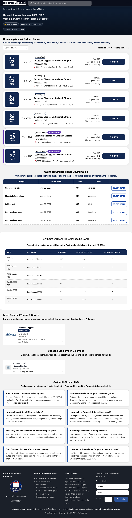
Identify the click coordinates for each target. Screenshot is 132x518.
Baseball (27, 9)
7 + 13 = (99, 499)
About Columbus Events (16, 496)
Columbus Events (9, 9)
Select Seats (119, 188)
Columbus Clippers (42, 60)
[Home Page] (14, 3)
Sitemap (62, 513)
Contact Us (16, 501)
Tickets (114, 62)
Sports (20, 9)
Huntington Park (40, 64)
